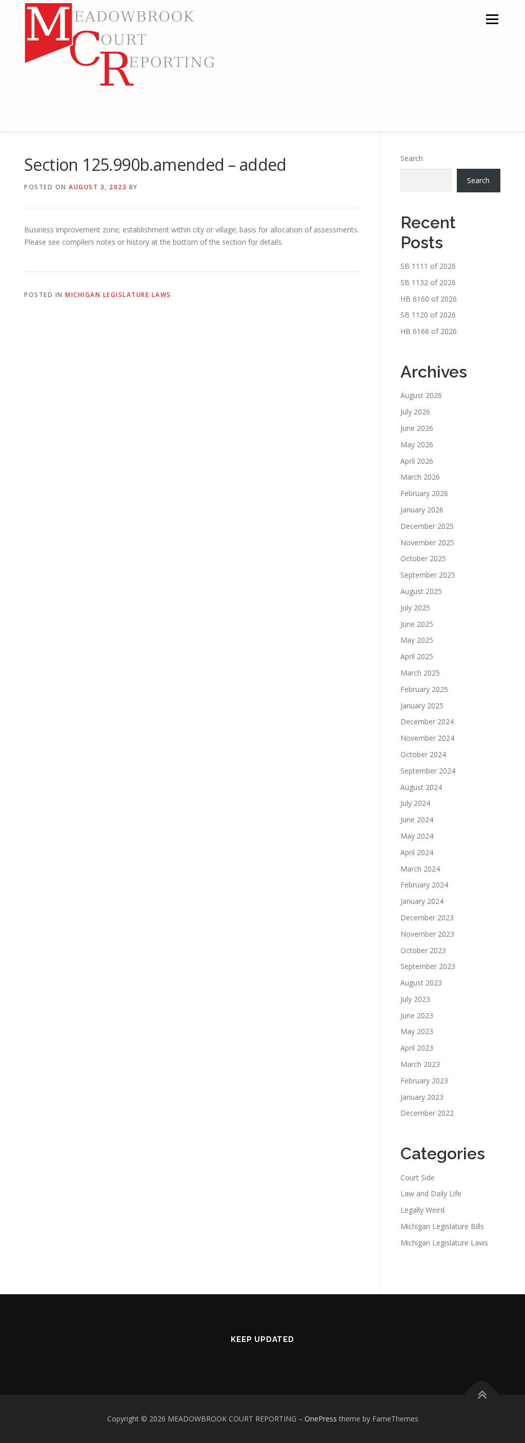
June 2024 (416, 819)
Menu (492, 19)
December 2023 (427, 917)
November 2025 (427, 542)
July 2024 (415, 803)
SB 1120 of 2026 (428, 315)
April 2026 (416, 461)
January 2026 (421, 510)
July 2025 (415, 607)
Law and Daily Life (430, 1193)
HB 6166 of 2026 (428, 331)
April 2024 (416, 852)
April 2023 (416, 1048)
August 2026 (421, 395)
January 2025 (421, 705)
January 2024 (421, 901)
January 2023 (421, 1097)
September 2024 (427, 771)
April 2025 (416, 656)
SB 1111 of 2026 (428, 266)
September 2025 (427, 575)
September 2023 (427, 966)
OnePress (321, 1419)
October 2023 (423, 950)
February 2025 (424, 689)
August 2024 (421, 787)
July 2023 (415, 999)
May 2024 (416, 836)
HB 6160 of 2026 (428, 299)
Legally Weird (422, 1210)
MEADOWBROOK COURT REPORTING (136, 109)
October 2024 (423, 754)
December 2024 (427, 721)
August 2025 (421, 591)
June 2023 (416, 1015)
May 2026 (416, 444)
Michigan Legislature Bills (442, 1226)
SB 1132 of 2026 (428, 282)
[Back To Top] (481, 1395)
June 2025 (416, 624)
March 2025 (420, 673)
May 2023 (416, 1031)
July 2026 (415, 412)
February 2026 (424, 493)
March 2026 (420, 477)
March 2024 (420, 869)
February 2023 (424, 1080)
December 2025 (427, 526)
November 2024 (427, 738)
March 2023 (420, 1064)
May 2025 (416, 640)
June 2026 (416, 428)
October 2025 (423, 558)
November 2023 (427, 934)
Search (411, 158)
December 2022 (427, 1113)
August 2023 (421, 982)
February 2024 (424, 884)
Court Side (417, 1177)
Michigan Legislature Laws (118, 294)
